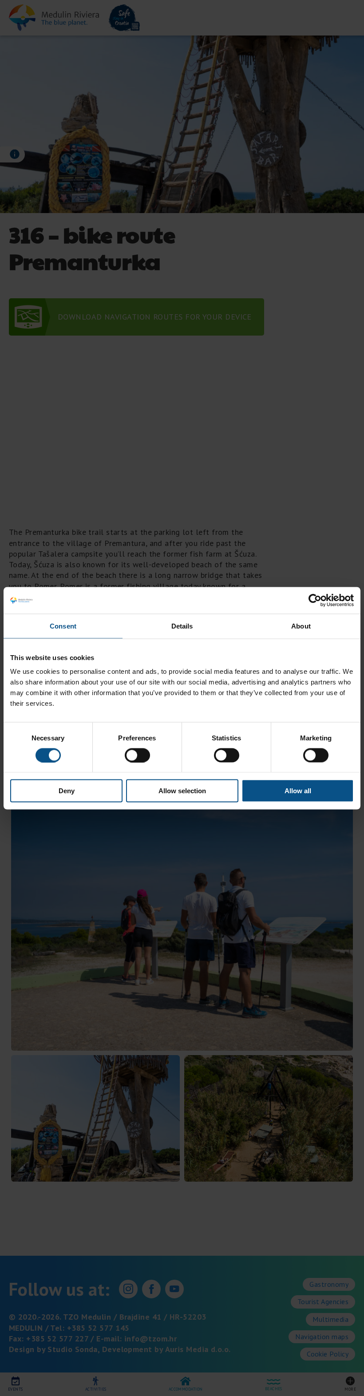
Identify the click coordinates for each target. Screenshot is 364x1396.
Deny (67, 791)
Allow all (298, 791)
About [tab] (301, 625)
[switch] (137, 755)
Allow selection (182, 791)
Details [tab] (182, 625)
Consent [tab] (63, 625)
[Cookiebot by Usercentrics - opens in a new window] (315, 600)
